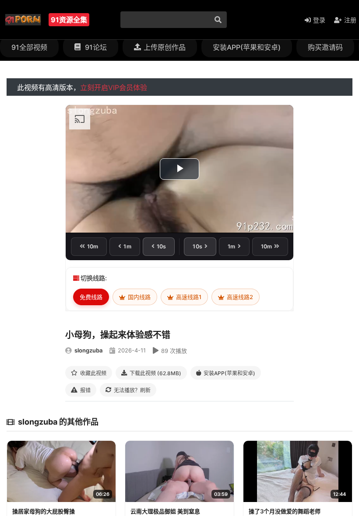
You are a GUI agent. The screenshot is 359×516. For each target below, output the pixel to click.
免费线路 (91, 296)
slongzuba (88, 350)
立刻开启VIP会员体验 (113, 87)
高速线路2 (239, 296)
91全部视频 (29, 47)
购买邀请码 (325, 47)
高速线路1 (188, 296)
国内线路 (139, 296)
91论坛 (95, 47)
